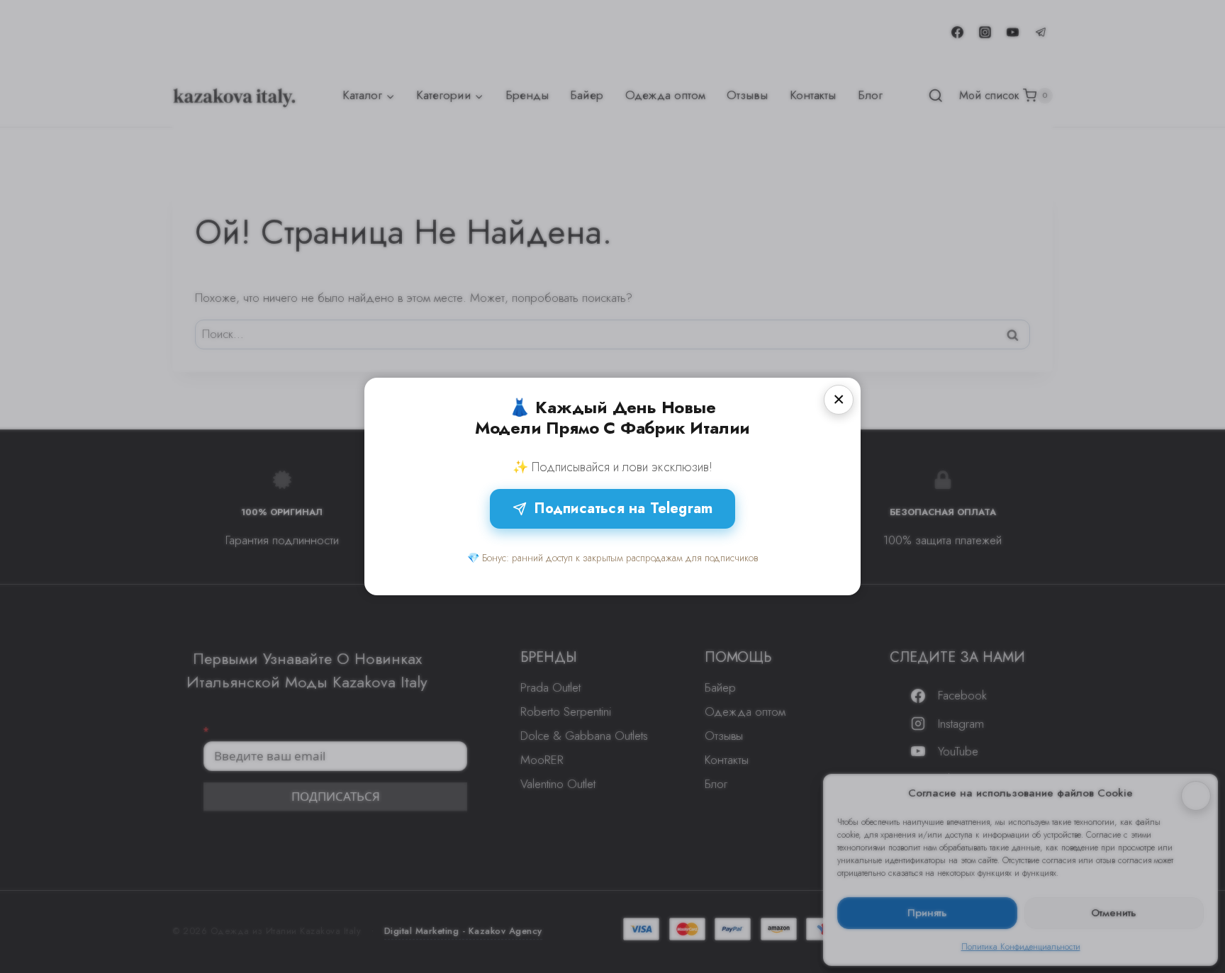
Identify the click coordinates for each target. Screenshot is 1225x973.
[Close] (839, 400)
